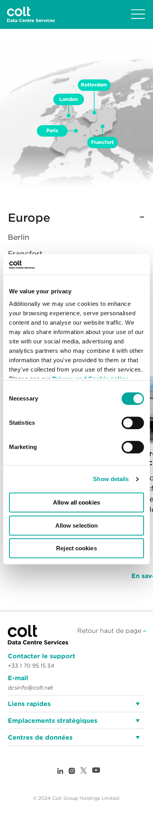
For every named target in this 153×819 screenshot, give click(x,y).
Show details (111, 479)
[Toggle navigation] (138, 14)
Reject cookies (76, 548)
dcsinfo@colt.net (30, 687)
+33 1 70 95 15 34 (31, 665)
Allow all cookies (76, 502)
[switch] (133, 423)
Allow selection (76, 525)
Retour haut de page (110, 630)
